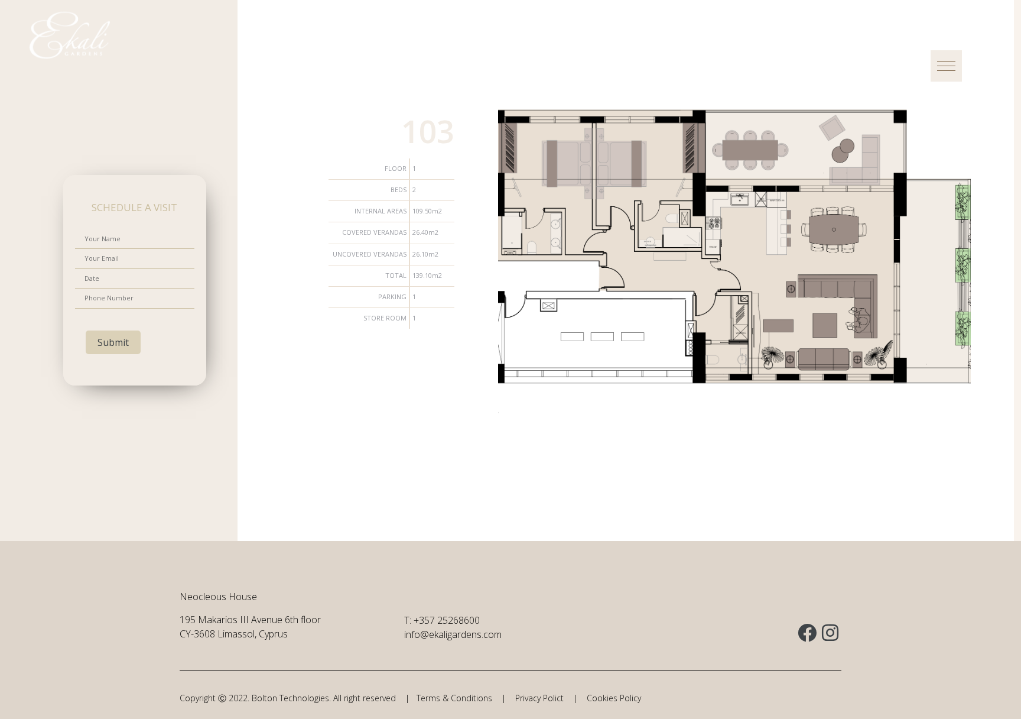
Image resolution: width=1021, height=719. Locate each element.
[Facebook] (807, 632)
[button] (946, 66)
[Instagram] (830, 632)
